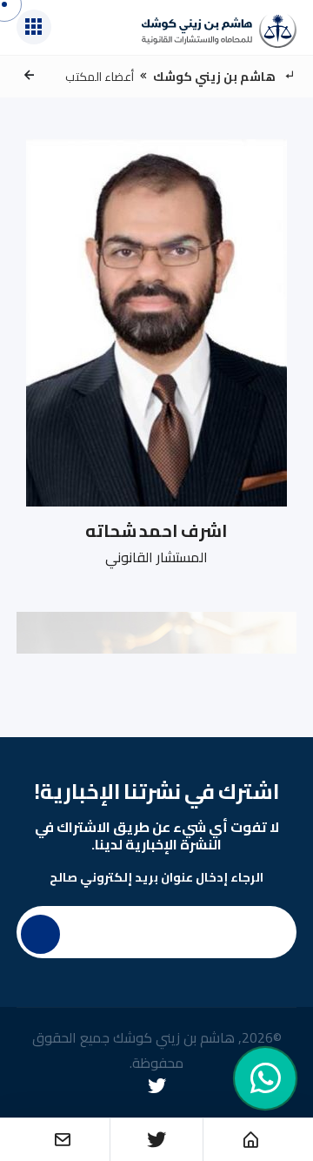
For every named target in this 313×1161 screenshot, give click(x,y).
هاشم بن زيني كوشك (214, 76)
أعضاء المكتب (99, 76)
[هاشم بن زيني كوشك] (219, 31)
